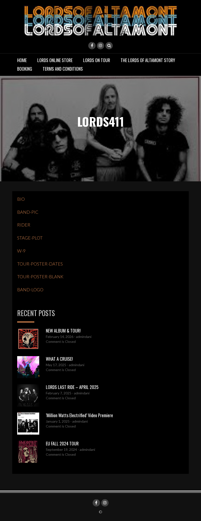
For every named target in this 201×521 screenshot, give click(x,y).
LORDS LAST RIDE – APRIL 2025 (72, 387)
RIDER (23, 224)
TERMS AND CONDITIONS (63, 69)
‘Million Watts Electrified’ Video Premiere (79, 415)
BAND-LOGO (30, 289)
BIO (21, 199)
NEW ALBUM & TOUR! (63, 330)
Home (22, 60)
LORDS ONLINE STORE (55, 60)
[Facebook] (92, 45)
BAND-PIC (27, 212)
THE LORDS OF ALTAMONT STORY (148, 60)
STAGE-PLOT (30, 237)
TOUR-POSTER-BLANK (40, 276)
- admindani (82, 336)
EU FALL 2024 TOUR (62, 443)
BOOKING (24, 69)
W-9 (21, 251)
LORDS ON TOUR (96, 60)
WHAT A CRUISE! (59, 359)
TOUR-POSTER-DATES (40, 264)
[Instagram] (100, 45)
